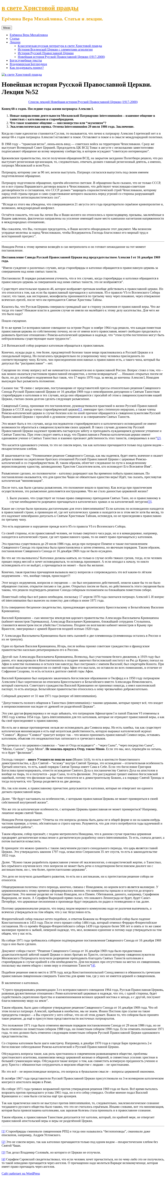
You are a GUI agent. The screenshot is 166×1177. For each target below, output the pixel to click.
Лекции (15, 42)
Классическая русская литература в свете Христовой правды (60, 46)
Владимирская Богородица (28, 64)
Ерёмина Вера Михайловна (29, 35)
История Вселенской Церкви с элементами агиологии (55, 49)
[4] (93, 965)
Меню (6, 27)
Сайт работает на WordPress (21, 1173)
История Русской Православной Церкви (46, 53)
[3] (149, 501)
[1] (80, 409)
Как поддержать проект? (27, 67)
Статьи (14, 38)
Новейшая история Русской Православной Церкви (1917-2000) (61, 56)
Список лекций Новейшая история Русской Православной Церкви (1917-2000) (83, 102)
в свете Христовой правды (40, 8)
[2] (159, 438)
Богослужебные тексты (26, 60)
